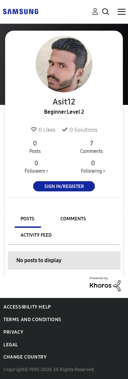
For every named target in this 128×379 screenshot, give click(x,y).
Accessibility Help (27, 307)
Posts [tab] (27, 219)
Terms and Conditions (32, 319)
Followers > (36, 166)
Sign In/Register (64, 186)
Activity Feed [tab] (36, 235)
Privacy (13, 332)
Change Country (24, 357)
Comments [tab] (73, 219)
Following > (93, 166)
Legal (10, 345)
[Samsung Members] (20, 11)
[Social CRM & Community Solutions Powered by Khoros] (105, 283)
